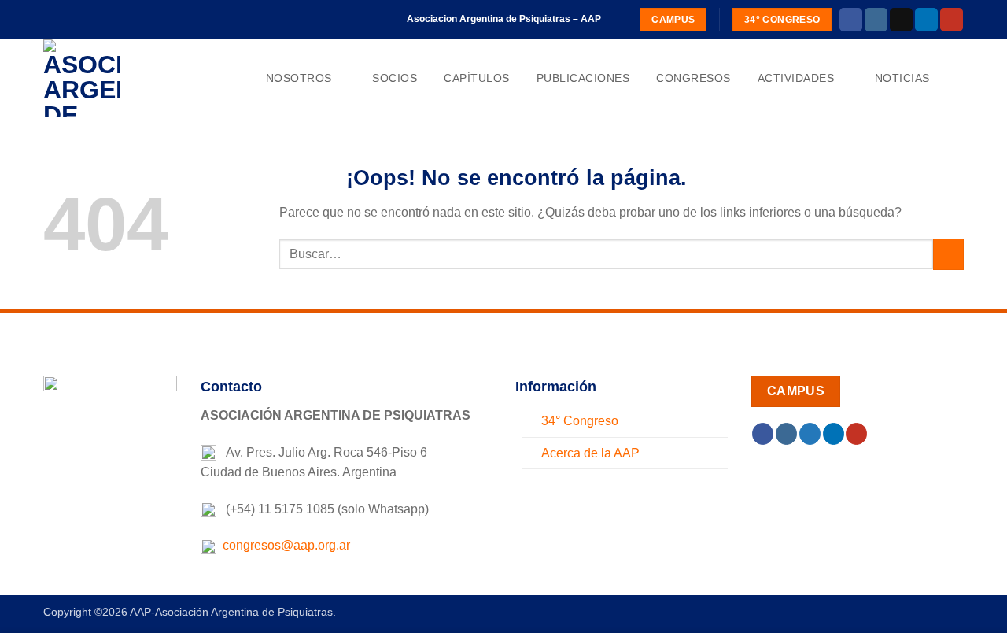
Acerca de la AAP (590, 453)
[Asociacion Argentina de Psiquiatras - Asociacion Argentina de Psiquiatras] (122, 78)
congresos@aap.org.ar (283, 545)
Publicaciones (583, 78)
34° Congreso (579, 421)
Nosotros (299, 78)
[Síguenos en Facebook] (850, 19)
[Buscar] (957, 78)
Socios (394, 78)
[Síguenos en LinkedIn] (926, 19)
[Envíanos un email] (901, 19)
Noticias (902, 78)
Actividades (796, 78)
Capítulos (477, 78)
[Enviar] (948, 254)
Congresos (693, 78)
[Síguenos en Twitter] (810, 434)
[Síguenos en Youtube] (951, 19)
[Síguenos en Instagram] (876, 19)
